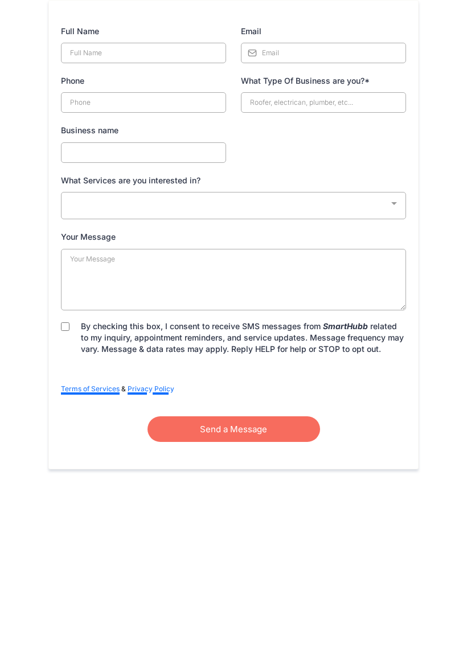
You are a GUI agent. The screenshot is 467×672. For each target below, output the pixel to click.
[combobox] (233, 206)
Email (251, 31)
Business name (89, 130)
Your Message (88, 236)
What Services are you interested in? (130, 180)
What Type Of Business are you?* (305, 80)
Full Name (80, 31)
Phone (72, 80)
